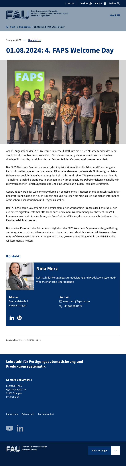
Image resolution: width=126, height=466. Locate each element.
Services (84, 3)
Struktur (98, 3)
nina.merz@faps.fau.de (76, 301)
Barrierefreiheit (46, 414)
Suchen (112, 3)
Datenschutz (28, 414)
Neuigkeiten (34, 40)
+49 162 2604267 (72, 306)
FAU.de (71, 3)
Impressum (12, 414)
